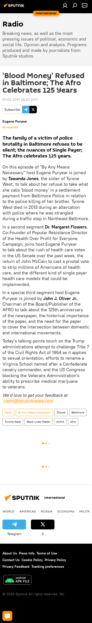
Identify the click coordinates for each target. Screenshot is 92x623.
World (8, 511)
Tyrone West (13, 422)
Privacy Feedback (15, 566)
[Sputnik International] (14, 7)
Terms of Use (47, 553)
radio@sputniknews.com (28, 401)
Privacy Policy (55, 560)
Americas (27, 511)
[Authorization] (65, 5)
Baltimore (77, 412)
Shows (61, 412)
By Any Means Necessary (34, 412)
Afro (73, 422)
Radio (8, 412)
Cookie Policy (32, 560)
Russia (47, 511)
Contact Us (11, 560)
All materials (10, 127)
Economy (65, 511)
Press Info (27, 553)
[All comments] (7, 616)
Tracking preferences (47, 566)
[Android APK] (17, 580)
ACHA (60, 422)
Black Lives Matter (38, 422)
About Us (9, 553)
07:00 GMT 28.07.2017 (20, 100)
